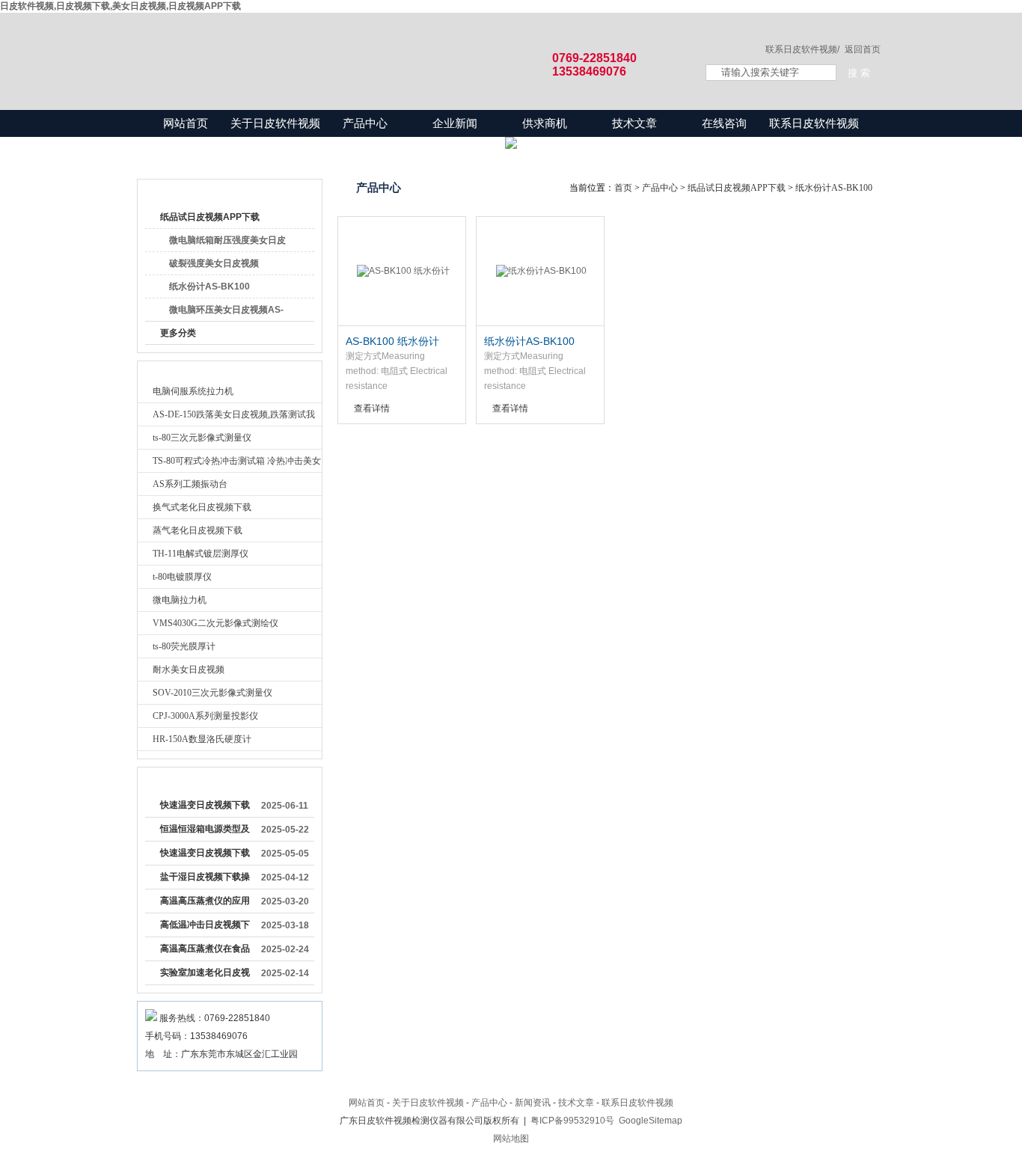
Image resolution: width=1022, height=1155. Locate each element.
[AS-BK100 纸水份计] (401, 271)
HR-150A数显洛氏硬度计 (202, 739)
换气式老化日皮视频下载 (202, 507)
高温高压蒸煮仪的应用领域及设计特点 (205, 903)
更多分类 (178, 333)
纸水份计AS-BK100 (209, 286)
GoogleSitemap (650, 1120)
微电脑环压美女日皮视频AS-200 (226, 312)
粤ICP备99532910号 (572, 1120)
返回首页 (863, 49)
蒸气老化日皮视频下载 (197, 530)
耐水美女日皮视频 (188, 669)
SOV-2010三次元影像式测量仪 (212, 692)
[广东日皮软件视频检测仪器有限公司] (406, 46)
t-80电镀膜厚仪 (182, 577)
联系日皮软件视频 (814, 123)
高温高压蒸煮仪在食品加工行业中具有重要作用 (205, 951)
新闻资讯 (533, 1102)
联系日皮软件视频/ (802, 49)
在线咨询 (724, 123)
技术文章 (634, 123)
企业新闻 (454, 123)
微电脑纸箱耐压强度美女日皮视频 (227, 243)
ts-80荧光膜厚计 (184, 646)
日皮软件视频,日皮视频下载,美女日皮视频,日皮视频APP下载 (120, 6)
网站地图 (511, 1138)
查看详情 (372, 408)
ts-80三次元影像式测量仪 (202, 437)
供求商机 (544, 123)
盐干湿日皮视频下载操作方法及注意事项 (205, 879)
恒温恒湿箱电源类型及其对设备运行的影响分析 (205, 832)
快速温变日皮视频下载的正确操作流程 (205, 856)
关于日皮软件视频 (275, 123)
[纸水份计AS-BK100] (540, 271)
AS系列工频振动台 (190, 484)
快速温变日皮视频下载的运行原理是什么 (205, 808)
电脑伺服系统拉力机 (193, 391)
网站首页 (185, 123)
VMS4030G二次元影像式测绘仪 (215, 623)
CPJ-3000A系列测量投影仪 (205, 716)
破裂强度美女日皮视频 (214, 263)
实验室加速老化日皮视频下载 (205, 975)
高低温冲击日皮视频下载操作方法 (205, 927)
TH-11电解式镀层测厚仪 (200, 553)
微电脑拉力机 (179, 600)
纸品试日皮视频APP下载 (210, 217)
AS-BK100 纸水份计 (392, 341)
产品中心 (365, 123)
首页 (623, 188)
